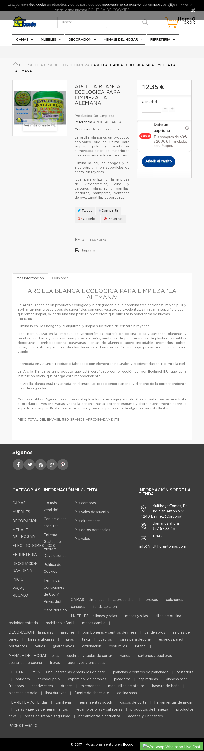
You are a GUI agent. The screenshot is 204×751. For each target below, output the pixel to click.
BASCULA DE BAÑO (166, 686)
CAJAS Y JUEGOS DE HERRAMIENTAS (42, 709)
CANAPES (78, 606)
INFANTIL (140, 646)
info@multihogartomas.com (162, 546)
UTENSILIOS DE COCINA (25, 662)
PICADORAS (122, 679)
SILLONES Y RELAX (105, 616)
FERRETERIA (160, 39)
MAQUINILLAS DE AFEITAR (126, 686)
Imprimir (89, 250)
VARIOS (40, 646)
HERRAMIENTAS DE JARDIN (173, 702)
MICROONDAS (90, 686)
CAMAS (22, 39)
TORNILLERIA (63, 702)
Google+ (89, 219)
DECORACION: (22, 632)
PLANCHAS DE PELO (23, 693)
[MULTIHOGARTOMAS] (27, 21)
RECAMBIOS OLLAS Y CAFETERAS (99, 709)
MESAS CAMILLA (93, 623)
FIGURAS (68, 639)
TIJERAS (55, 662)
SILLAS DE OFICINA (168, 616)
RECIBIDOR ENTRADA (23, 623)
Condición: (83, 129)
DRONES (67, 686)
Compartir (109, 210)
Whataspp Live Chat (182, 747)
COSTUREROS (118, 646)
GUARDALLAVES (63, 646)
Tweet (86, 210)
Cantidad (149, 102)
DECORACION (80, 39)
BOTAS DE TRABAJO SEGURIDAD (47, 716)
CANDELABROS (155, 632)
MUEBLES (48, 39)
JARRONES (68, 632)
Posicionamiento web (104, 744)
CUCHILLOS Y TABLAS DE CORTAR (89, 655)
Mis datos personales (92, 530)
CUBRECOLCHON (124, 599)
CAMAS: (78, 599)
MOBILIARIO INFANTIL (60, 623)
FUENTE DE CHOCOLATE (91, 693)
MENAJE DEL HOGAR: (28, 655)
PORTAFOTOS (18, 646)
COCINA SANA (127, 693)
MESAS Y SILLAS (136, 616)
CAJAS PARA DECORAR (135, 639)
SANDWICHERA (42, 686)
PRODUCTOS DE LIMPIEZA (149, 709)
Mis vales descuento (92, 512)
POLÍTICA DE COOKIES (108, 10)
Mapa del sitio (55, 610)
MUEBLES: (80, 616)
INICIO (18, 579)
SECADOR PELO (49, 679)
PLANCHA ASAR (177, 679)
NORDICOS (151, 599)
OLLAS (55, 655)
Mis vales (82, 538)
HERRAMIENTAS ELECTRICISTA (99, 716)
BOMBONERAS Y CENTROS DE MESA (110, 632)
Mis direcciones (88, 521)
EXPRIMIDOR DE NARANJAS (87, 679)
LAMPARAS (45, 632)
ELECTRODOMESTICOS (118, 49)
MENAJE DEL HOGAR (121, 39)
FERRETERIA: (21, 702)
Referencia (83, 122)
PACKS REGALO (29, 49)
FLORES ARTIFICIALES (40, 639)
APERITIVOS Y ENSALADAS (86, 662)
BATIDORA (23, 679)
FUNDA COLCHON (105, 606)
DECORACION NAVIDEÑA (70, 49)
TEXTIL (86, 639)
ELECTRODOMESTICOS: (30, 672)
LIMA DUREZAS (55, 693)
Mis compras (85, 503)
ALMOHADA (96, 599)
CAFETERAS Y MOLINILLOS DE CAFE (80, 672)
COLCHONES (174, 599)
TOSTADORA (185, 672)
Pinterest (115, 219)
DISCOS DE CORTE (133, 702)
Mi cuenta (86, 490)
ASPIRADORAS (148, 679)
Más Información (30, 278)
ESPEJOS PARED (171, 639)
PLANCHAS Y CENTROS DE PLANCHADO (141, 672)
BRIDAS (42, 702)
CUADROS (105, 639)
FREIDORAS (16, 686)
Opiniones (60, 278)
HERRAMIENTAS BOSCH (95, 702)
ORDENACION (91, 646)
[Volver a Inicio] (17, 65)
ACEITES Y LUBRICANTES (145, 716)
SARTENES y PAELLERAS (155, 655)
